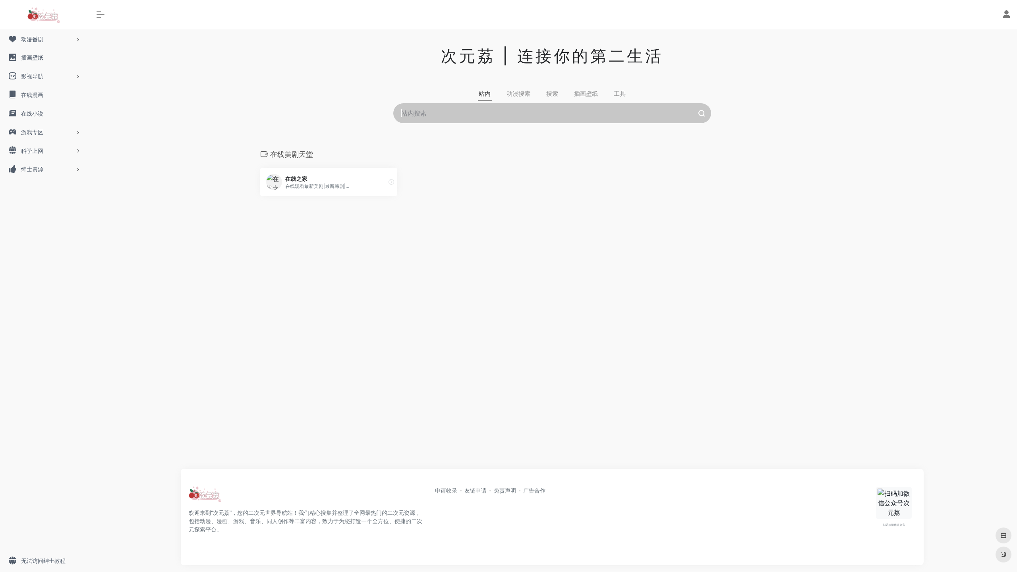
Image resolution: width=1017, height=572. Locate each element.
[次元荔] (205, 496)
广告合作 (534, 490)
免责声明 (505, 490)
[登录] (1006, 15)
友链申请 (475, 490)
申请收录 (446, 490)
